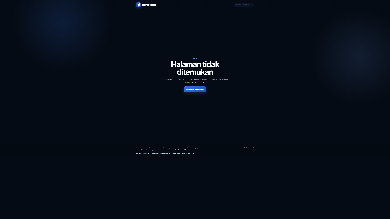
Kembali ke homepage (195, 89)
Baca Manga (155, 153)
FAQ (193, 153)
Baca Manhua (176, 153)
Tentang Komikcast (142, 153)
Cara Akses (186, 153)
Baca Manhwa (165, 153)
